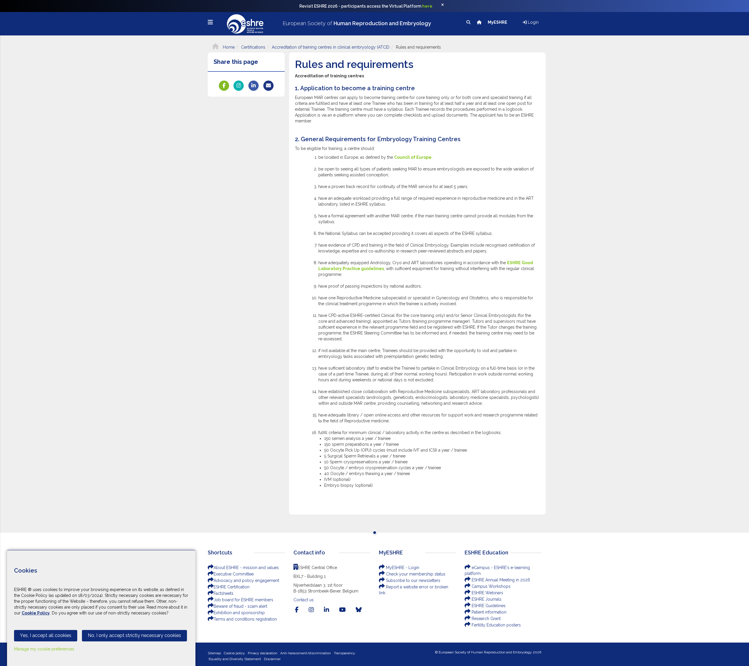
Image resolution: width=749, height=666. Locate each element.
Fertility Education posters (495, 625)
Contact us (303, 599)
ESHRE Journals (485, 599)
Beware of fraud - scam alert (240, 606)
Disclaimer (272, 659)
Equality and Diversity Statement (235, 659)
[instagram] (311, 609)
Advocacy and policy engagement (246, 580)
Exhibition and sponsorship (239, 612)
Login (533, 22)
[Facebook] (297, 609)
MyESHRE (498, 22)
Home (228, 47)
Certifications (253, 47)
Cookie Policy (36, 613)
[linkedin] (326, 609)
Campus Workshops (490, 586)
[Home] (479, 22)
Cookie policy (234, 653)
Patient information (488, 612)
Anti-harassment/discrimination (305, 653)
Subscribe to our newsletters (412, 580)
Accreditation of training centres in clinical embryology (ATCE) (330, 47)
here (427, 6)
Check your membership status (415, 574)
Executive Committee (234, 574)
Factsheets (223, 593)
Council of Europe (413, 157)
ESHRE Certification (232, 587)
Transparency (344, 653)
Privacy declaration (262, 653)
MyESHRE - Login (402, 567)
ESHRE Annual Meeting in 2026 (500, 580)
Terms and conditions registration (245, 619)
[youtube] (342, 609)
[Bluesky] (359, 609)
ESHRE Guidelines (488, 605)
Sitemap (214, 653)
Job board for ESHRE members (243, 599)
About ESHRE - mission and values (246, 567)
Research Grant (485, 618)
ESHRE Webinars (486, 592)
